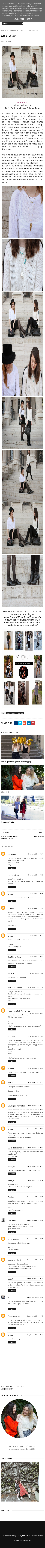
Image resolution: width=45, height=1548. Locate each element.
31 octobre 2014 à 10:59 (35, 957)
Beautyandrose (14, 1316)
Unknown (11, 894)
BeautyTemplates (23, 1536)
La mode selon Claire (25, 625)
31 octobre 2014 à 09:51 (35, 894)
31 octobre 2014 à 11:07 (35, 973)
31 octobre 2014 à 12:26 (35, 987)
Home (3, 30)
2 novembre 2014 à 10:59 (35, 1147)
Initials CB (33, 620)
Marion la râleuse (15, 988)
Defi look (23, 30)
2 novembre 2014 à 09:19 (35, 1129)
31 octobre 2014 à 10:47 (35, 936)
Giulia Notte (5, 792)
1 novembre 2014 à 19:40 (35, 1105)
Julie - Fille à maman (16, 1148)
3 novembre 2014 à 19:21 (35, 1239)
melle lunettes (13, 1239)
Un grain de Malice (7, 822)
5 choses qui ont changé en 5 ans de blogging (16, 762)
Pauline (11, 1197)
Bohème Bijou (33, 108)
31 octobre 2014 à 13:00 (35, 1013)
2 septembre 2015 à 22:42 (35, 1335)
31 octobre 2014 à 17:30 (35, 1036)
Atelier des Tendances (14, 622)
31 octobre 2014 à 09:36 (35, 875)
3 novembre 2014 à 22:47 (35, 1260)
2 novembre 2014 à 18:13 (35, 1166)
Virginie (11, 1068)
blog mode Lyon (12, 30)
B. (8, 1297)
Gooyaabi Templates (22, 1540)
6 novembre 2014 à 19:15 (35, 1279)
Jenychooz (12, 854)
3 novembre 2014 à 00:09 (35, 1220)
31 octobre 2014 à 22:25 (35, 1068)
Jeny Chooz (10, 617)
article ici (6, 176)
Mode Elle (23, 617)
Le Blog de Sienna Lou (16, 1106)
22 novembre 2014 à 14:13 (35, 1316)
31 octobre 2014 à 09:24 (35, 854)
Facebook (7, 149)
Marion (11, 1083)
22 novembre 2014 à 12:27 (35, 1297)
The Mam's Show (14, 957)
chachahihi (12, 1220)
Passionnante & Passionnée (19, 1011)
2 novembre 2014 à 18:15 (35, 1180)
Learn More (19, 19)
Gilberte (11, 973)
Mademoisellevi (14, 1260)
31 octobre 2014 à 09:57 (35, 908)
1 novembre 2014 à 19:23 (35, 1082)
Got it (29, 19)
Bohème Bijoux (31, 168)
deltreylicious (13, 875)
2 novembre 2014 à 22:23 (35, 1197)
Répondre (12, 868)
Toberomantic (19, 620)
